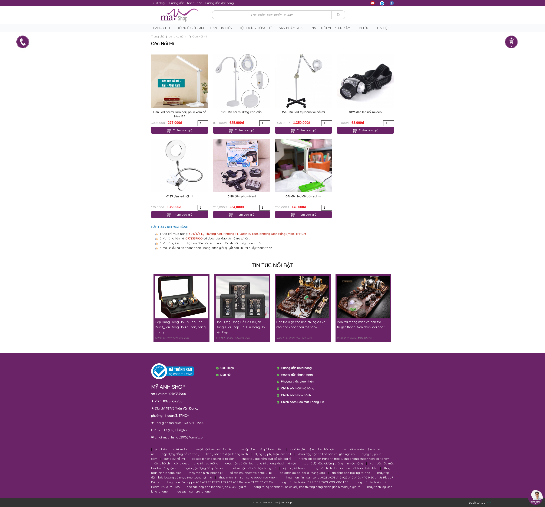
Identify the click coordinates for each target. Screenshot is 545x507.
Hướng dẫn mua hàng (296, 368)
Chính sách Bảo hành (296, 395)
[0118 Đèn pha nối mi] (241, 165)
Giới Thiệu (227, 368)
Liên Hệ (225, 375)
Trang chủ (160, 28)
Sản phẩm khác (292, 28)
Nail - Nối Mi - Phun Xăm (330, 28)
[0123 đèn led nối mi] (179, 165)
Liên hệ (381, 28)
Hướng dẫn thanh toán (297, 375)
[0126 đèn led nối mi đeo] (365, 81)
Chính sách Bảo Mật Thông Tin (302, 402)
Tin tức (363, 28)
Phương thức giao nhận (297, 381)
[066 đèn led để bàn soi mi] (303, 165)
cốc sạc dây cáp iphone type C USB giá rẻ (217, 487)
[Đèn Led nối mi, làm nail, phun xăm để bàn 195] (179, 81)
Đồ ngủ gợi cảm (190, 28)
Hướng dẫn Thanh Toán (185, 3)
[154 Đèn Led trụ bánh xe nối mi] (303, 81)
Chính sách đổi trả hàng (297, 388)
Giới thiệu (159, 3)
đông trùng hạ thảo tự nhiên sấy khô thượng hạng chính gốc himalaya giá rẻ (307, 487)
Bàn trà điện (221, 28)
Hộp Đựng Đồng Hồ (255, 28)
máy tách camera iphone (193, 491)
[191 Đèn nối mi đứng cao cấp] (241, 81)
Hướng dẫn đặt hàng (219, 3)
